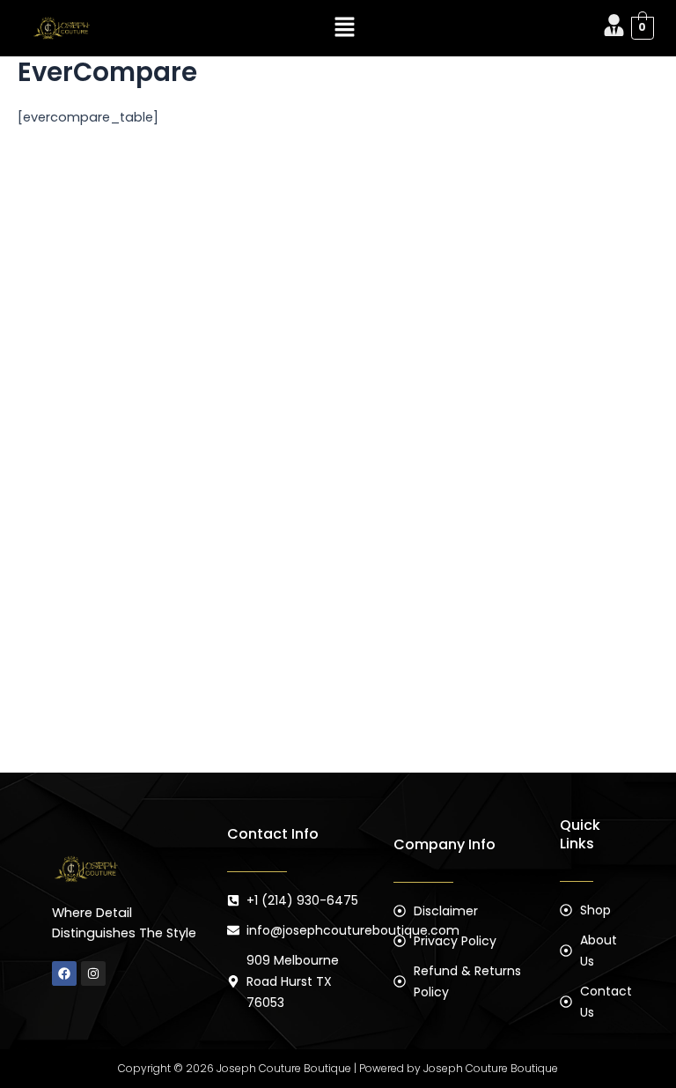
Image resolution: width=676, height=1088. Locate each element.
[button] (345, 28)
